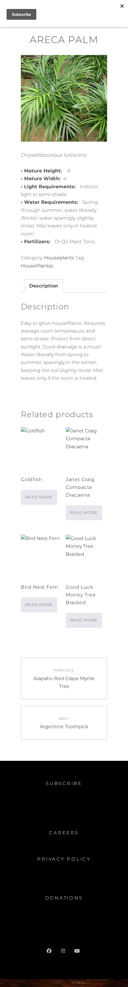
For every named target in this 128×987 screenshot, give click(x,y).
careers (64, 832)
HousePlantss (37, 266)
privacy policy (64, 859)
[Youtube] (77, 950)
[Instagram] (63, 950)
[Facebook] (49, 950)
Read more (39, 497)
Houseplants (59, 258)
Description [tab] (43, 286)
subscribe (64, 783)
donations (64, 898)
